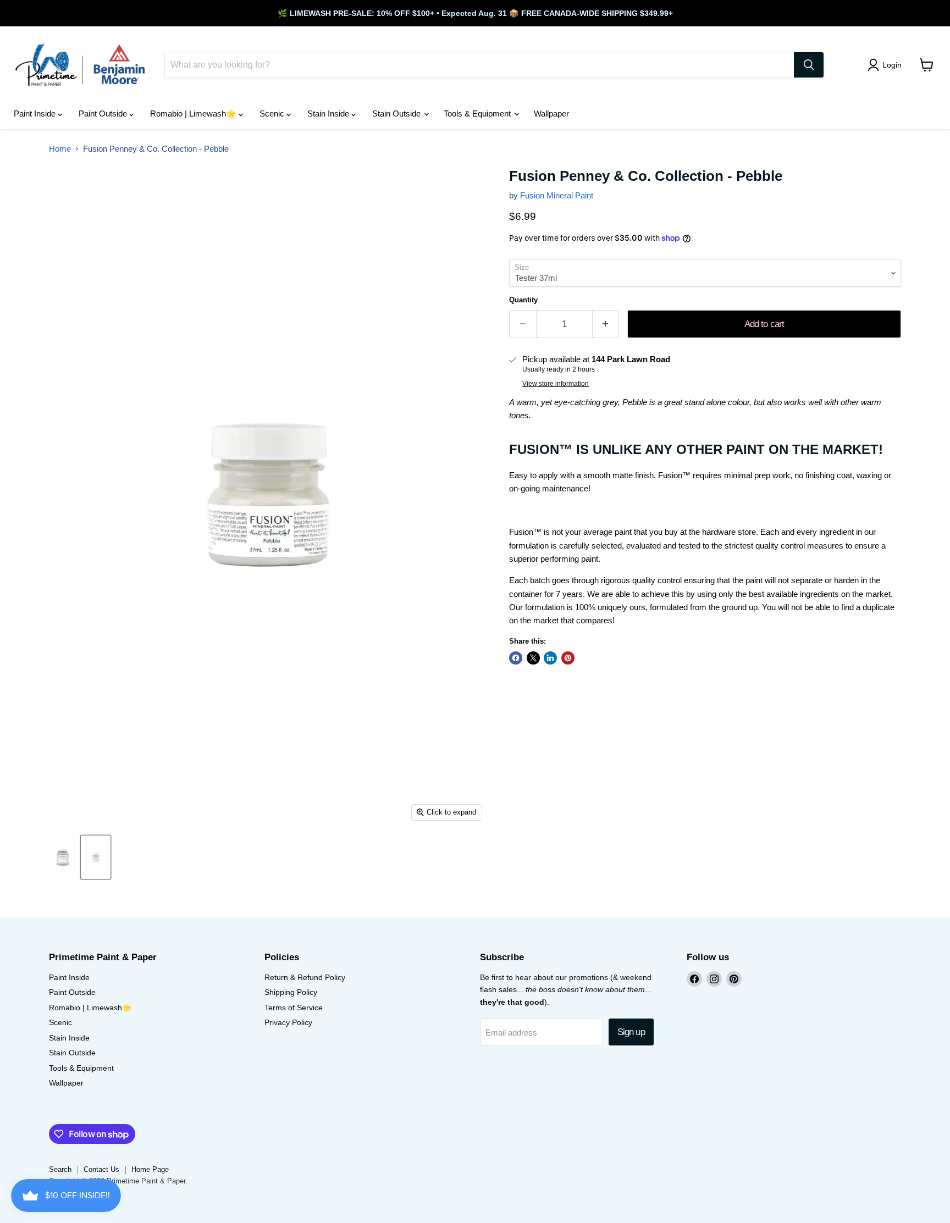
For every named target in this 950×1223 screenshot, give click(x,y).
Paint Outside (104, 113)
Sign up (631, 1032)
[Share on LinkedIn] (550, 658)
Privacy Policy (288, 1022)
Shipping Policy (290, 992)
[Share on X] (533, 658)
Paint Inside (36, 113)
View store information (555, 384)
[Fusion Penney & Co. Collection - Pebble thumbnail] (63, 857)
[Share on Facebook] (515, 658)
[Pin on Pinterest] (568, 658)
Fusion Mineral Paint (556, 195)
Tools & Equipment (478, 113)
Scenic (272, 113)
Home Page (150, 1169)
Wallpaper (551, 113)
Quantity (523, 300)
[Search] (809, 65)
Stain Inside (329, 113)
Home (60, 148)
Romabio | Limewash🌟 (194, 113)
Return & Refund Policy (304, 977)
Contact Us (101, 1169)
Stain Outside (397, 113)
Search (60, 1169)
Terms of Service (293, 1007)
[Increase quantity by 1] (606, 324)
